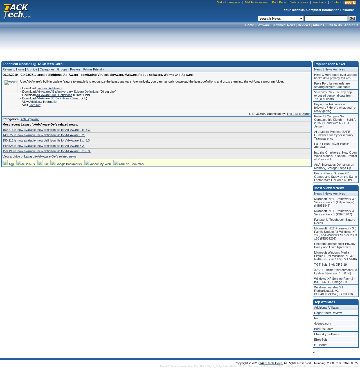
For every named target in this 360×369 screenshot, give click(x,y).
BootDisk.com (323, 329)
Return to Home (13, 69)
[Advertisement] (180, 42)
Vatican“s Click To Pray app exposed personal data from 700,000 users (333, 95)
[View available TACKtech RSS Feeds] (350, 3)
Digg (11, 164)
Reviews (304, 25)
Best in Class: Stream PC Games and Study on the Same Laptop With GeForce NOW (335, 177)
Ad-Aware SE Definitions (52, 98)
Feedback (319, 2)
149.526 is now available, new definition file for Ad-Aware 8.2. (44, 145)
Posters (75, 69)
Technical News (283, 25)
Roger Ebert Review (328, 313)
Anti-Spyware (30, 119)
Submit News (299, 2)
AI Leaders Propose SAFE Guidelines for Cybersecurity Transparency (333, 135)
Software (263, 25)
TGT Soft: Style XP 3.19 (330, 264)
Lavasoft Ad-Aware (49, 88)
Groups (62, 69)
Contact (335, 2)
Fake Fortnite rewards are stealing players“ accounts (332, 85)
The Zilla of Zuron (298, 113)
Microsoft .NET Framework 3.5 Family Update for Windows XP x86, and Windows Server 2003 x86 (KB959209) (335, 233)
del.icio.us (28, 164)
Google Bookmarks (68, 164)
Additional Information (43, 101)
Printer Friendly (93, 69)
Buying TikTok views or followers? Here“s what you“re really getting (335, 107)
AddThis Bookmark (131, 164)
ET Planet (320, 345)
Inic (316, 318)
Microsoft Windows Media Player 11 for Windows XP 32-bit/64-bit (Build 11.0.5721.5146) (335, 256)
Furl (45, 164)
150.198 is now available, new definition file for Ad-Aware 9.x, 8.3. (47, 151)
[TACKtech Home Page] (17, 11)
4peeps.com (322, 323)
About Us (351, 25)
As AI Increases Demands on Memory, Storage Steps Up (334, 166)
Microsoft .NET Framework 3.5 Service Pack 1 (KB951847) (335, 212)
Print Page (279, 2)
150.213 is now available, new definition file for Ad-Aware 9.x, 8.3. (47, 129)
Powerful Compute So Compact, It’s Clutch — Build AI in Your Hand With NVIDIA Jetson (335, 121)
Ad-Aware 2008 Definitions (54, 95)
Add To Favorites (256, 2)
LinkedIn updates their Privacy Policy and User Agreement (335, 245)
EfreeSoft (320, 339)
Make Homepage (228, 2)
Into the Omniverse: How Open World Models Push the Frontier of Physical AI (335, 156)
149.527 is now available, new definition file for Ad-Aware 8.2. (44, 135)
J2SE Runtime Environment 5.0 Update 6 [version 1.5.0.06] (335, 271)
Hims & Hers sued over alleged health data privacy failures (335, 76)
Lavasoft (34, 105)
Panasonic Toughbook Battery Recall (334, 221)
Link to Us (334, 25)
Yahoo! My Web (100, 164)
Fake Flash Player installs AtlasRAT (331, 145)
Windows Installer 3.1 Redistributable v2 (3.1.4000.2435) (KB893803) (333, 291)
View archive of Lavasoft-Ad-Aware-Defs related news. (40, 156)
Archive (32, 69)
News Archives (335, 69)
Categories (47, 69)
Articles (318, 25)
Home (249, 25)
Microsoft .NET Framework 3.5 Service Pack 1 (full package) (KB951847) (335, 202)
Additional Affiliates (326, 307)
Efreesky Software (326, 334)
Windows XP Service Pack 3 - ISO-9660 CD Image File (334, 280)
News (318, 69)
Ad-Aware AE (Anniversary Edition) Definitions (67, 91)
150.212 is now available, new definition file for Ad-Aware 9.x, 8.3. (47, 140)
